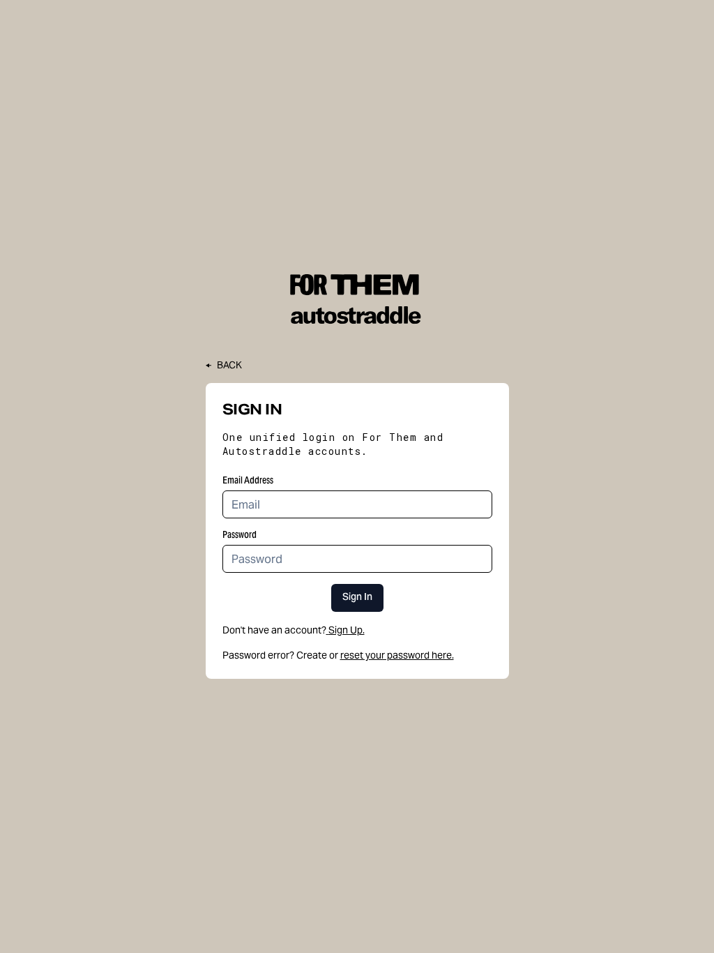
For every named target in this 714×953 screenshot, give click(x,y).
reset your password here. (397, 655)
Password (239, 534)
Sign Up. (346, 630)
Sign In (357, 597)
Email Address (247, 480)
